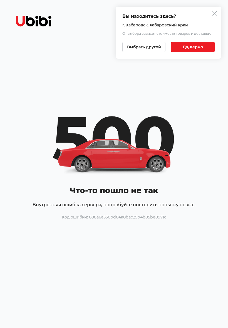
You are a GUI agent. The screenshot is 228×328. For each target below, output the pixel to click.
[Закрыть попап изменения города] (214, 14)
